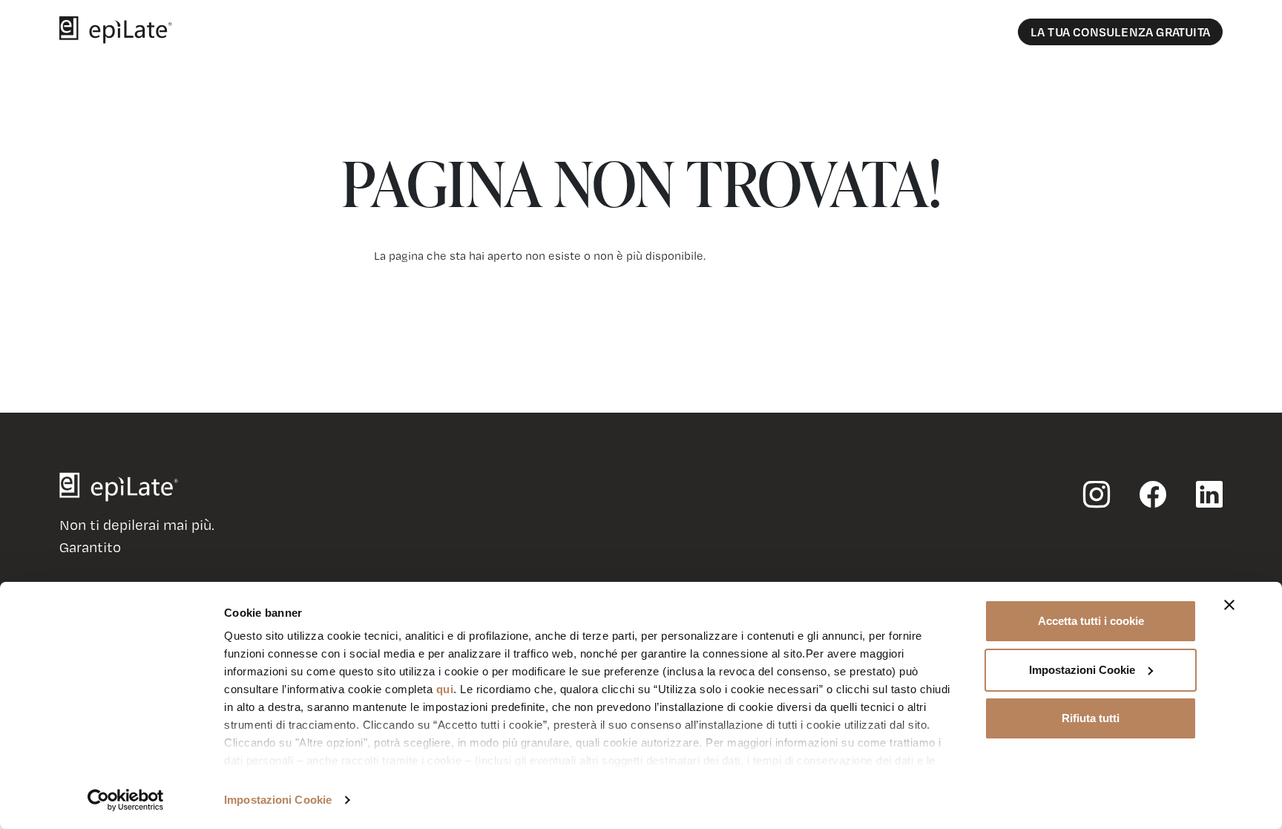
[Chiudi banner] (1229, 605)
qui (445, 689)
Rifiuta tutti (1091, 718)
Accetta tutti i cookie (1091, 621)
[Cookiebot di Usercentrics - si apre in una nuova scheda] (126, 800)
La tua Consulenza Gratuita (1120, 31)
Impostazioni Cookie (278, 799)
